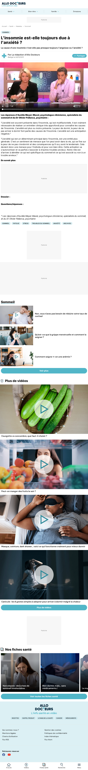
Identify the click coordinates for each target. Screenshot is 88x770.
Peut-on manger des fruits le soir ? (18, 491)
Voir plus (44, 370)
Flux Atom (48, 739)
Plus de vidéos (16, 381)
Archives (67, 223)
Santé (10, 11)
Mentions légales (9, 733)
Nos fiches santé (18, 649)
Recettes (15, 718)
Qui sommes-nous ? (10, 730)
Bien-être (32, 11)
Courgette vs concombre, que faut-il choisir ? (24, 436)
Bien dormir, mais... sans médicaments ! (54, 687)
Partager (81, 56)
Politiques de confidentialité (55, 733)
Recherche (61, 768)
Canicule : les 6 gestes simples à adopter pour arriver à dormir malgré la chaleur (40, 601)
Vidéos (26, 768)
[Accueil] (44, 709)
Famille (54, 11)
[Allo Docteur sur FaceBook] (3, 754)
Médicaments (71, 718)
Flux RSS (5, 739)
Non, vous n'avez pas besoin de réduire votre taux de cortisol (61, 315)
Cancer (59, 718)
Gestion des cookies (52, 730)
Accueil (4, 26)
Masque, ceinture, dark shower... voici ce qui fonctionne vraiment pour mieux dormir (43, 546)
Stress (25, 223)
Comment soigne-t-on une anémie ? (53, 356)
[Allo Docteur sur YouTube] (9, 754)
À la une (8, 768)
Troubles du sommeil (41, 223)
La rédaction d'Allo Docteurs (26, 55)
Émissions (77, 11)
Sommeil (28, 26)
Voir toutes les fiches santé (44, 696)
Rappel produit (28, 718)
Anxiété (56, 223)
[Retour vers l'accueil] (44, 4)
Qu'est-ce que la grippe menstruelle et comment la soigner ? (60, 336)
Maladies (19, 26)
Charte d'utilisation (10, 736)
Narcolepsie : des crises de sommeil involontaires (16, 687)
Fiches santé (44, 768)
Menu (79, 768)
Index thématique (51, 736)
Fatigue (16, 223)
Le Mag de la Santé (45, 718)
